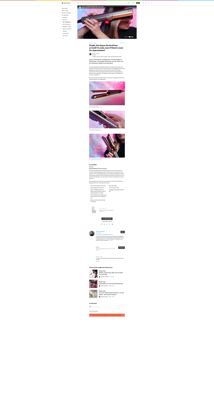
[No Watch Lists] (148, 3)
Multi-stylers (65, 35)
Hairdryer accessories (67, 28)
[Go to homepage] (66, 3)
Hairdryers (65, 31)
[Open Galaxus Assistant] (143, 3)
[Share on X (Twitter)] (109, 224)
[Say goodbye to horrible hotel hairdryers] (107, 284)
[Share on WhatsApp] (104, 224)
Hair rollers (65, 19)
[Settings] (133, 3)
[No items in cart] (151, 3)
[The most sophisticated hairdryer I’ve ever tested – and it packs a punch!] (107, 294)
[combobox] (95, 311)
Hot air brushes (66, 33)
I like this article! (108, 218)
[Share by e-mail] (101, 224)
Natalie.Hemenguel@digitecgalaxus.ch (105, 234)
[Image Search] (128, 3)
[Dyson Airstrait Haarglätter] (107, 210)
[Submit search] (78, 3)
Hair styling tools (65, 15)
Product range (64, 8)
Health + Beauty (65, 10)
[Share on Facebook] (107, 224)
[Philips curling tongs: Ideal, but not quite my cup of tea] (107, 274)
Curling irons (65, 17)
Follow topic (121, 247)
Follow (122, 232)
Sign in (138, 3)
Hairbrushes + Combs (67, 26)
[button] (124, 208)
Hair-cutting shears (66, 24)
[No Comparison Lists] (146, 3)
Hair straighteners (67, 22)
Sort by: (90, 311)
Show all (97, 261)
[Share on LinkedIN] (112, 224)
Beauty (97, 247)
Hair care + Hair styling (66, 12)
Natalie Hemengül (95, 53)
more (111, 240)
